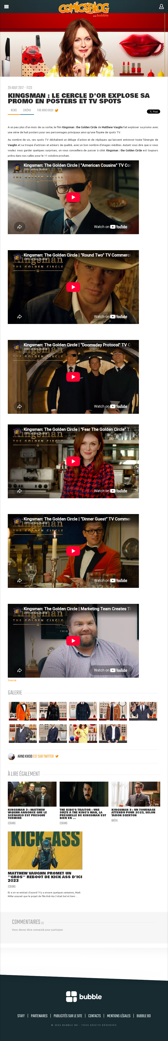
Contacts (94, 1016)
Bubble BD (144, 1016)
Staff (21, 1016)
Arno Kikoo (25, 756)
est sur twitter (43, 756)
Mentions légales (119, 1016)
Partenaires (39, 1016)
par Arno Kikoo (45, 110)
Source (12, 680)
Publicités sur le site (68, 1016)
